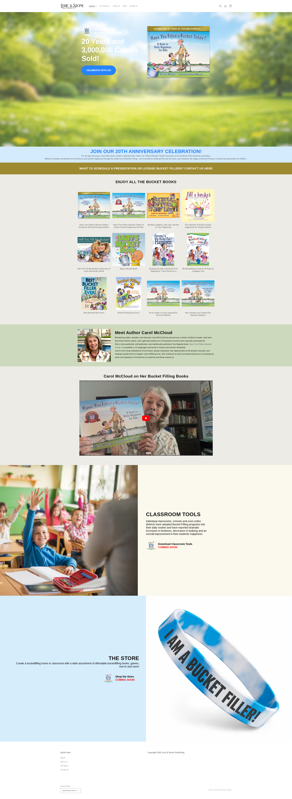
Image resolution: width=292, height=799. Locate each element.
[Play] (146, 418)
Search (62, 758)
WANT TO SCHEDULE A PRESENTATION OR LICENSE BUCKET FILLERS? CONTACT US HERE (146, 168)
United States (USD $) (69, 790)
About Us (63, 762)
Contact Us (64, 770)
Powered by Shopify (226, 790)
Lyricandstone (216, 790)
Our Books (64, 766)
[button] (93, 6)
